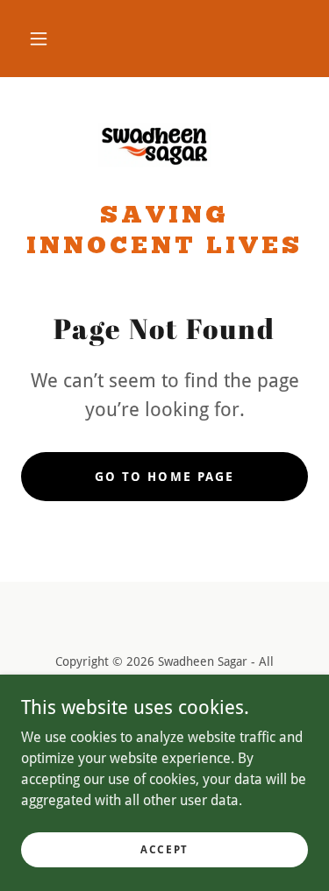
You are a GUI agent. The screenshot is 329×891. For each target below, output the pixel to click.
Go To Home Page (164, 477)
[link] (165, 146)
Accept (164, 849)
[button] (38, 38)
